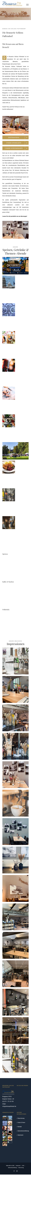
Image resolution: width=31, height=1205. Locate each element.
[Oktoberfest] (4, 1118)
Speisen (5, 554)
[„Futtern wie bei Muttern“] (4, 1123)
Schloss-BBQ (6, 397)
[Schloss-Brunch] (9, 1123)
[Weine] (9, 1143)
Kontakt (20, 1126)
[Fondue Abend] (4, 1133)
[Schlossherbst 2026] (4, 1138)
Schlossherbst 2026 (8, 457)
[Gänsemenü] (9, 1138)
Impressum (20, 1135)
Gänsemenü (6, 471)
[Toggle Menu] (27, 4)
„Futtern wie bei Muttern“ (8, 312)
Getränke (5, 526)
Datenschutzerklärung (23, 1131)
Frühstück (5, 609)
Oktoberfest (6, 271)
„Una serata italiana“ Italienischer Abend (6, 282)
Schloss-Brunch (7, 341)
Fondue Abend (7, 424)
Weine (4, 498)
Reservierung (21, 1118)
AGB (23, 1165)
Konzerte (5, 369)
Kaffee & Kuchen (8, 582)
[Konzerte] (4, 1128)
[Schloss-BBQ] (9, 1128)
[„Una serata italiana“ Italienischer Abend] (9, 1118)
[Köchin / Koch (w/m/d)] (9, 1133)
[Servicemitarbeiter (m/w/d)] (4, 1143)
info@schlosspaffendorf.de (9, 1106)
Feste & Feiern (21, 1122)
